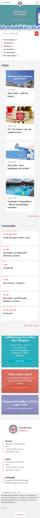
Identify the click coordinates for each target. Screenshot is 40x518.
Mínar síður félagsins (10, 55)
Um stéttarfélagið (9, 52)
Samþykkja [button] (20, 514)
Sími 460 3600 (25, 427)
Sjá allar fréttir (33, 216)
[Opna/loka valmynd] (37, 2)
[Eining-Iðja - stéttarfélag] (20, 3)
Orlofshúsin (7, 46)
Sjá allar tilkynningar (31, 325)
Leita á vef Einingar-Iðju (10, 33)
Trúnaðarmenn (8, 43)
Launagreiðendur (9, 49)
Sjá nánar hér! (20, 361)
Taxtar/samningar (9, 40)
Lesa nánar (4, 508)
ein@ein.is (23, 430)
